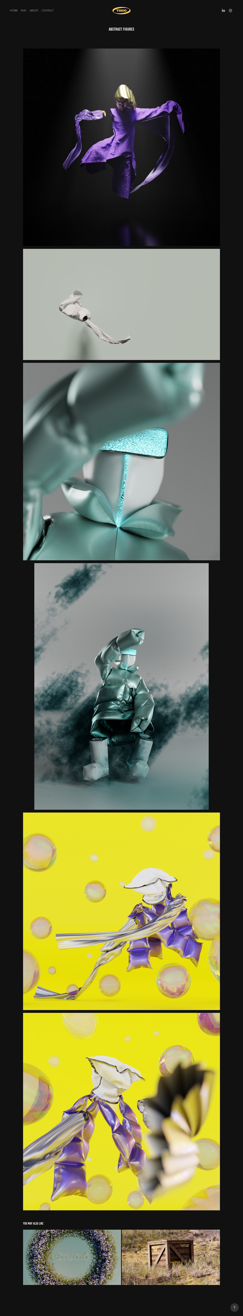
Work (14, 10)
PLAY (23, 10)
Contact (48, 10)
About (34, 10)
